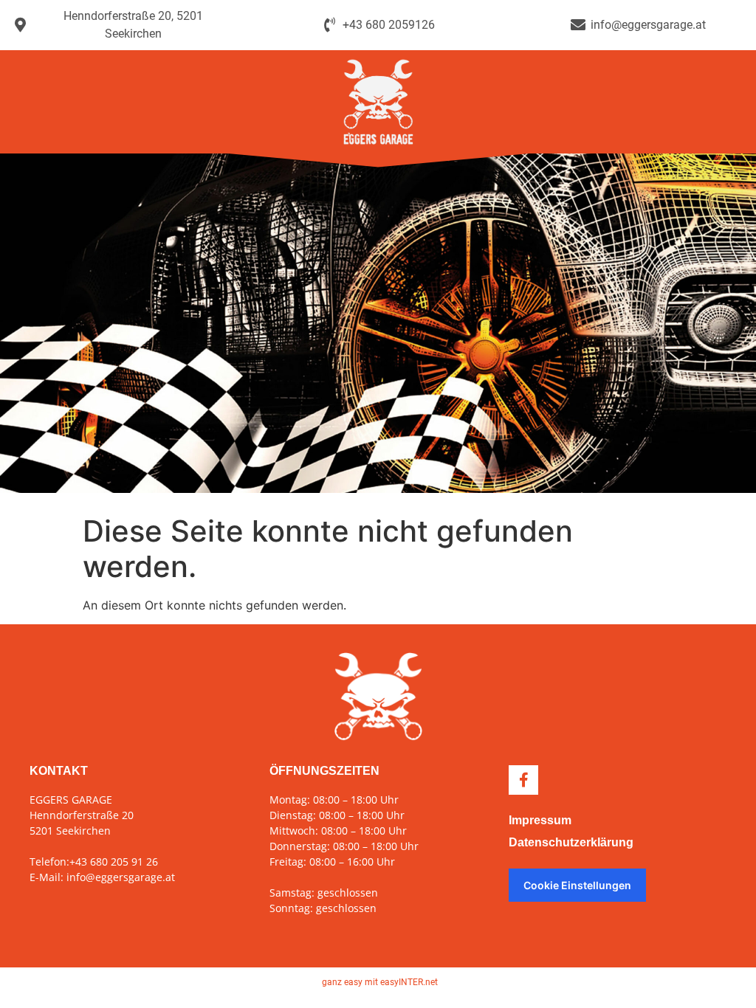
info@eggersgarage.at (120, 877)
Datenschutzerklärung (571, 842)
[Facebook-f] (523, 780)
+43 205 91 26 (113, 862)
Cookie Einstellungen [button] (577, 885)
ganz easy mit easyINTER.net (380, 982)
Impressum (540, 820)
